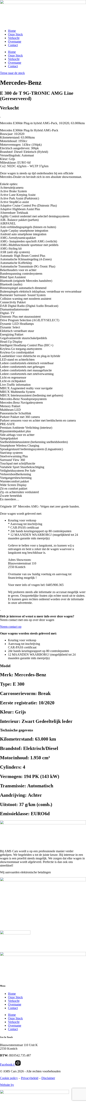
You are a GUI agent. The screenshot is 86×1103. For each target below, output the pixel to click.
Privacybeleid (29, 1078)
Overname (14, 41)
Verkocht (13, 38)
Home (12, 30)
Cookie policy (9, 1078)
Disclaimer (48, 1078)
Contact (13, 45)
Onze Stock (15, 34)
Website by (7, 1084)
